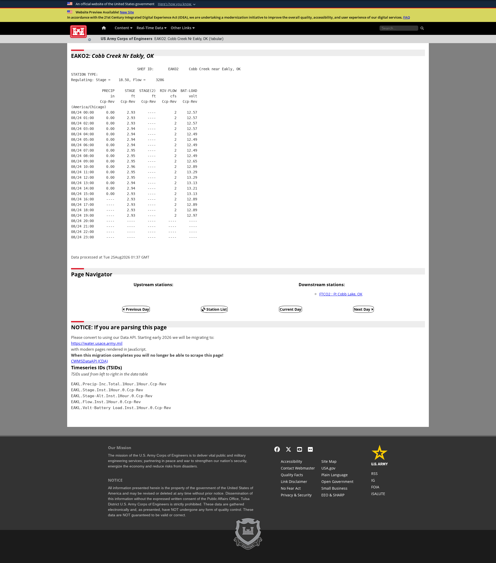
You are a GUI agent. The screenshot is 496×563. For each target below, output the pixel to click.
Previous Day (137, 309)
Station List (216, 309)
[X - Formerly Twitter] (288, 449)
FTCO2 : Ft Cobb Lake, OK (340, 294)
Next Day (362, 309)
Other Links (181, 27)
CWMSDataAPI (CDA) (89, 361)
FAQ (406, 17)
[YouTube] (299, 449)
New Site (127, 12)
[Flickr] (310, 449)
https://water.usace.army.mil (96, 343)
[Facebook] (277, 449)
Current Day (290, 309)
